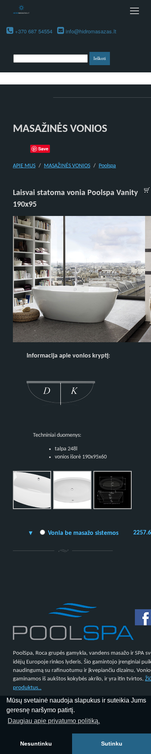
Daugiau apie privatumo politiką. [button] (54, 720)
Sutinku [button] (111, 743)
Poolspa (107, 166)
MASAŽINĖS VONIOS (67, 166)
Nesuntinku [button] (36, 743)
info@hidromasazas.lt (91, 31)
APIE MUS (24, 166)
